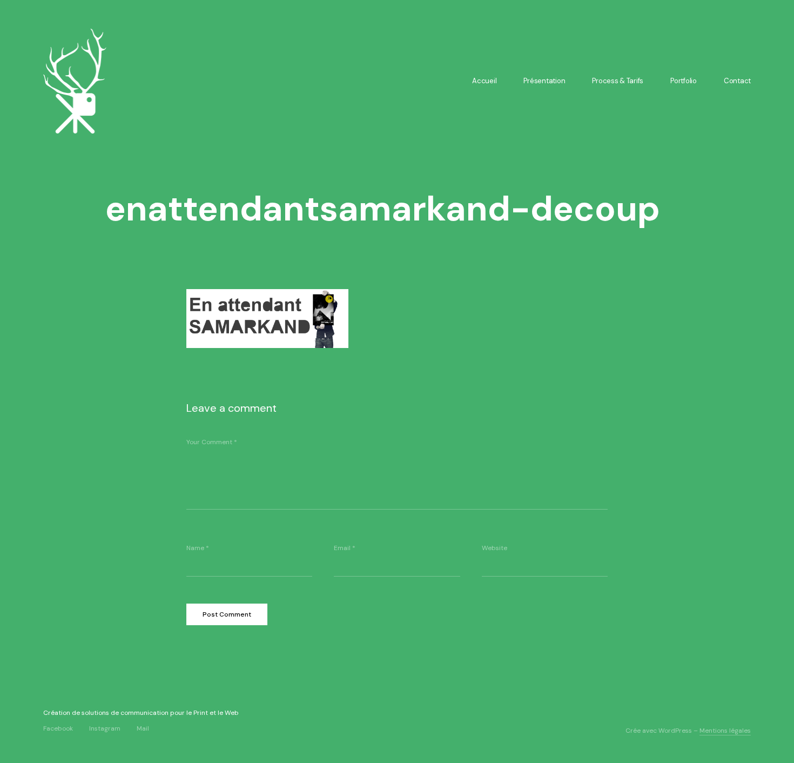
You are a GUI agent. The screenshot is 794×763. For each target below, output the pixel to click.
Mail (143, 728)
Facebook (58, 728)
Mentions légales (725, 730)
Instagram (104, 728)
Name (197, 548)
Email (344, 548)
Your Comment (211, 442)
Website (494, 548)
